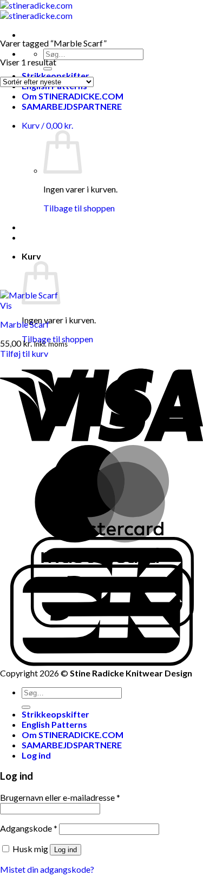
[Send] (47, 68)
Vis (6, 305)
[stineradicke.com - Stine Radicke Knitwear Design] (36, 10)
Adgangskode (28, 828)
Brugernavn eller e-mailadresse (60, 797)
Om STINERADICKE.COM (72, 96)
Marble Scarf (24, 324)
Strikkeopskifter (55, 714)
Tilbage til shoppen (79, 208)
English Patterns (54, 724)
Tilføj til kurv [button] (24, 353)
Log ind (65, 850)
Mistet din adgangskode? (47, 869)
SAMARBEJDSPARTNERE (72, 106)
